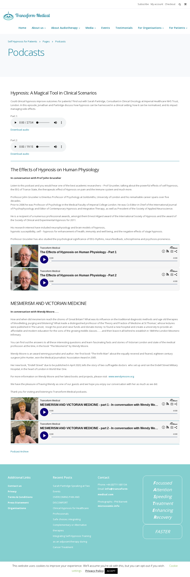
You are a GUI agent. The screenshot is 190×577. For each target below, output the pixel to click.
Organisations (17, 508)
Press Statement (18, 502)
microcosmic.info (108, 506)
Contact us (15, 485)
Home (22, 28)
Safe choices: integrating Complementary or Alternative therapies (70, 525)
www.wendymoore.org (121, 376)
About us (37, 28)
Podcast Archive (20, 451)
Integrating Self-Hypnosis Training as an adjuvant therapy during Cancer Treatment (72, 541)
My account (157, 4)
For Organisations (149, 28)
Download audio (20, 129)
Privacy (12, 491)
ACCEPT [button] (111, 571)
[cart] (185, 4)
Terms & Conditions (20, 497)
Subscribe (143, 4)
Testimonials (123, 28)
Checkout (170, 4)
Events (105, 28)
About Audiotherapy (64, 28)
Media (90, 28)
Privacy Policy (94, 571)
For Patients (177, 28)
